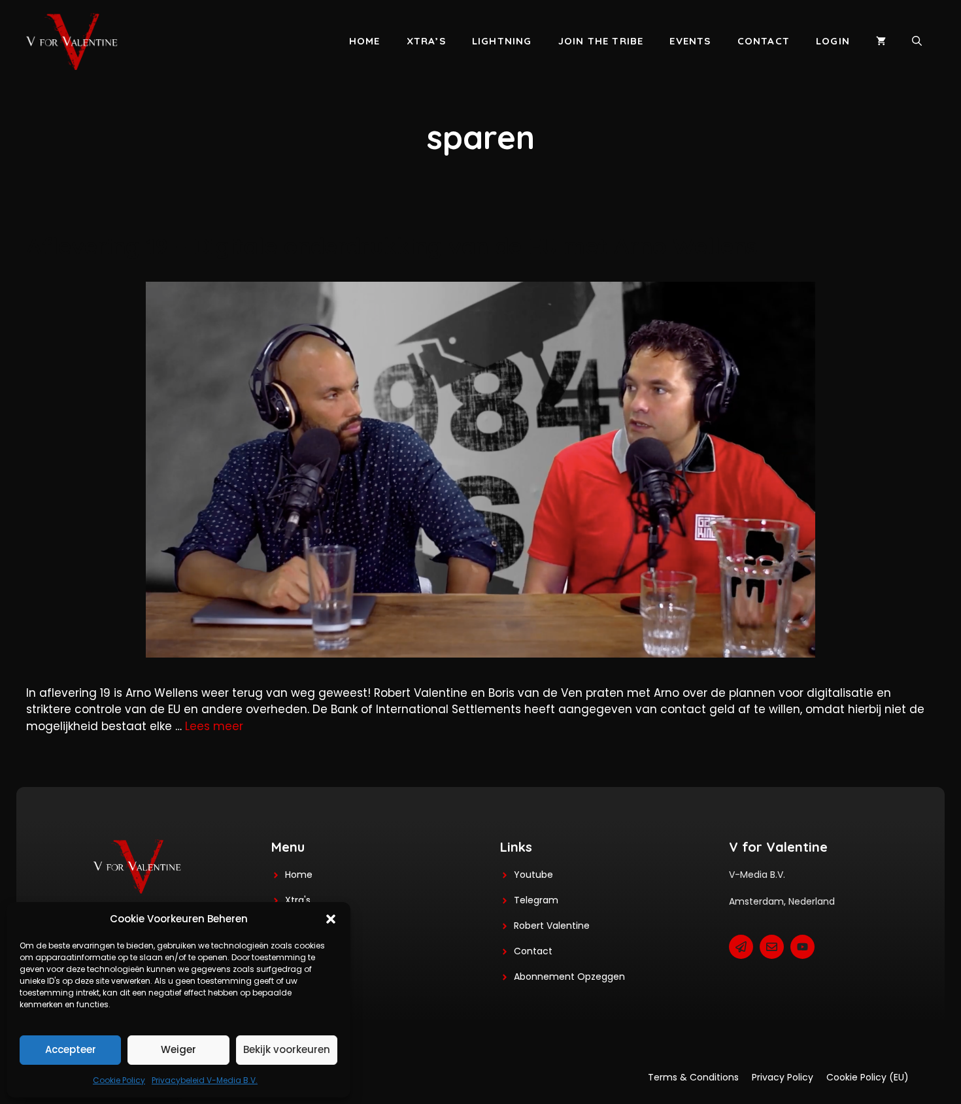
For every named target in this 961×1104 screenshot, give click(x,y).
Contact (763, 41)
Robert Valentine (552, 925)
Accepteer (70, 1049)
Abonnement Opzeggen (569, 976)
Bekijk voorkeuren (286, 1049)
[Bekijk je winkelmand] (881, 41)
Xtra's (298, 900)
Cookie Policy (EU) (867, 1077)
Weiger (178, 1049)
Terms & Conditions (693, 1077)
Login (833, 41)
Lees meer (214, 726)
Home (364, 41)
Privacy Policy (782, 1077)
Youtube (533, 874)
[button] (330, 919)
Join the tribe (601, 41)
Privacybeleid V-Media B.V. (205, 1080)
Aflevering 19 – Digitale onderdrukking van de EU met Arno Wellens (391, 245)
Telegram (536, 900)
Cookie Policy (119, 1080)
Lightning (502, 41)
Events (690, 41)
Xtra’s (426, 41)
